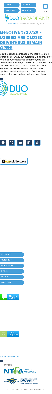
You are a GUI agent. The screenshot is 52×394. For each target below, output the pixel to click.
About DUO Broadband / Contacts (17, 245)
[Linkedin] (29, 143)
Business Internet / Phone (12, 177)
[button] (17, 297)
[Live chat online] (9, 300)
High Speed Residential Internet (15, 183)
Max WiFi (4, 188)
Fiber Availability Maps (11, 204)
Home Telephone (8, 198)
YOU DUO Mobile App (11, 193)
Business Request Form (11, 214)
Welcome (12, 24)
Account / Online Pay (10, 172)
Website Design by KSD (9, 356)
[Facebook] (3, 143)
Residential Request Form (12, 209)
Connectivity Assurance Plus (14, 230)
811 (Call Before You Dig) (12, 219)
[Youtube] (20, 143)
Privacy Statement (9, 348)
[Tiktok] (37, 143)
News (2, 224)
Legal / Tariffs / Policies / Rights (15, 240)
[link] (45, 6)
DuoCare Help (7, 235)
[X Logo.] (12, 143)
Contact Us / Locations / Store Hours (18, 133)
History (3, 251)
